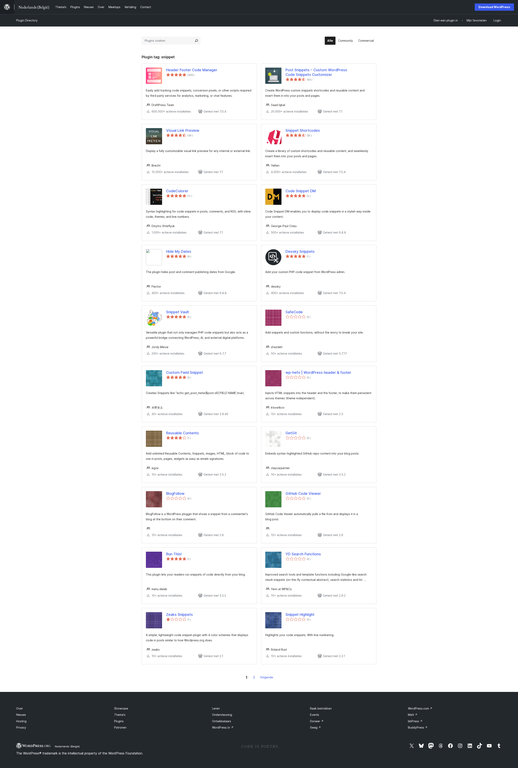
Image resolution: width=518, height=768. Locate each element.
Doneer (317, 721)
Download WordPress (494, 7)
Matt (412, 714)
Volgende (266, 677)
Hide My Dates (178, 251)
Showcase (121, 708)
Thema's (119, 714)
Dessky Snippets (300, 251)
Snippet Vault (177, 312)
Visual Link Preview (182, 130)
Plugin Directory (27, 20)
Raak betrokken (321, 708)
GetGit (291, 433)
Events (314, 714)
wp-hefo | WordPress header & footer (318, 372)
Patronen (120, 727)
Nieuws (21, 714)
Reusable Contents (182, 433)
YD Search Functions (303, 554)
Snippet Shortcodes (303, 130)
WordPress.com (420, 708)
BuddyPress (418, 727)
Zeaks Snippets (179, 614)
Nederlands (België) (67, 746)
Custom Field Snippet (184, 372)
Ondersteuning (222, 714)
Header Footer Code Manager (191, 70)
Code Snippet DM (301, 191)
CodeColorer (177, 191)
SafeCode (294, 312)
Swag (315, 727)
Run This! (174, 554)
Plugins (119, 721)
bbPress (415, 721)
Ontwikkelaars (221, 721)
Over (19, 708)
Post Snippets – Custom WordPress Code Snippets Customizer (316, 72)
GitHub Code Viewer (303, 493)
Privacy (21, 727)
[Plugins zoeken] (196, 41)
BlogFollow (175, 493)
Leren (216, 708)
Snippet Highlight (300, 614)
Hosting (21, 721)
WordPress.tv (223, 727)
